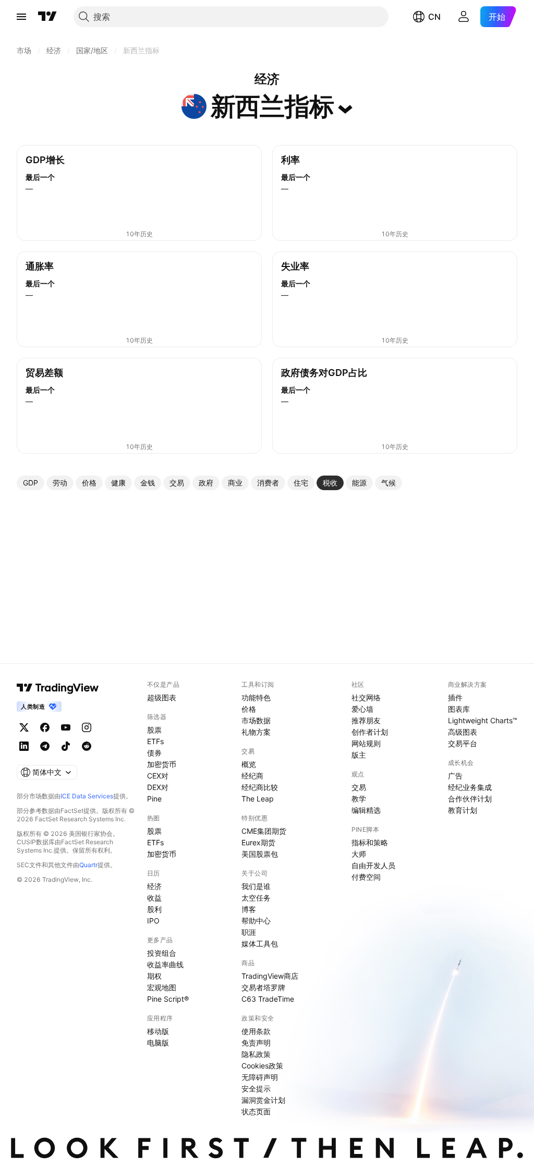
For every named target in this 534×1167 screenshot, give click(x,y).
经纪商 (252, 775)
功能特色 (256, 697)
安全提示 (256, 1088)
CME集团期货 (263, 830)
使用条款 (256, 1031)
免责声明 (256, 1042)
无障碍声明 (259, 1077)
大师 (358, 853)
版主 (358, 754)
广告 (455, 775)
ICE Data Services (86, 796)
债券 (154, 752)
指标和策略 (369, 842)
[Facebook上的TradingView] (45, 727)
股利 (154, 909)
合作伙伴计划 (470, 798)
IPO (153, 920)
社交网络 (366, 697)
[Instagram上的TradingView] (86, 727)
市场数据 (256, 720)
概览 (248, 764)
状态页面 (256, 1111)
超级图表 (161, 697)
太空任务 (256, 897)
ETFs (155, 741)
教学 (358, 798)
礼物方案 (256, 731)
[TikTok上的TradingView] (65, 746)
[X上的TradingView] (24, 727)
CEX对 (157, 775)
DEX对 (157, 787)
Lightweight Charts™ (482, 720)
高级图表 (462, 731)
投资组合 (161, 953)
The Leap (257, 798)
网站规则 (366, 743)
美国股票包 (259, 853)
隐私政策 (256, 1054)
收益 (154, 897)
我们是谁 (256, 886)
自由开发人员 (373, 865)
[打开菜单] (21, 16)
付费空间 (366, 876)
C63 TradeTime (267, 998)
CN (434, 16)
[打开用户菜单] (463, 16)
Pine (154, 798)
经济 (154, 886)
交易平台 (462, 743)
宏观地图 (161, 987)
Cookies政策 (262, 1065)
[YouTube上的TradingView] (65, 727)
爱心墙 (362, 708)
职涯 (248, 932)
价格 (248, 708)
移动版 (158, 1031)
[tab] (30, 483)
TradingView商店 (269, 975)
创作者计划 (369, 731)
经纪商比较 (259, 787)
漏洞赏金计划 (263, 1100)
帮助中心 (256, 920)
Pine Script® (168, 998)
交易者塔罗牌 (263, 987)
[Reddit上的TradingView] (86, 746)
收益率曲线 (165, 964)
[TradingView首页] (47, 16)
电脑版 (158, 1042)
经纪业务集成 (470, 787)
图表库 (459, 708)
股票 (154, 729)
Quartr (88, 865)
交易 (358, 787)
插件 (455, 697)
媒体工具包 (259, 943)
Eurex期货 (258, 842)
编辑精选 (366, 810)
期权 (154, 975)
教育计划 (462, 810)
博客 (248, 909)
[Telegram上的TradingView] (45, 746)
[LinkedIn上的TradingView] (24, 746)
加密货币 (161, 764)
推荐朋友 (366, 720)
